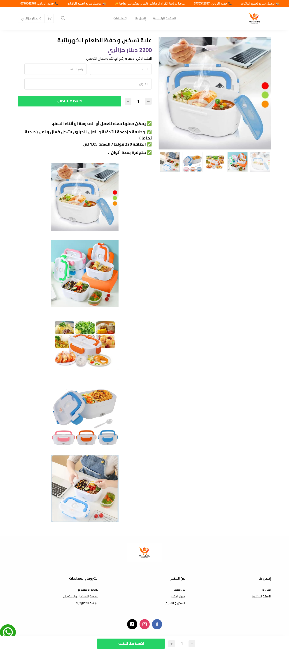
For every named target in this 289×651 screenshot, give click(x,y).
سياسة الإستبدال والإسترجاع (80, 596)
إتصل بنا (140, 18)
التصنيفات (120, 18)
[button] (62, 18)
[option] (215, 93)
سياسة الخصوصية (87, 603)
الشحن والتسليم (175, 603)
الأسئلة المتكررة (261, 596)
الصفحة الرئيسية (164, 18)
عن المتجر (179, 589)
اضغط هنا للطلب (69, 101)
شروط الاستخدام (88, 589)
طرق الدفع (178, 596)
